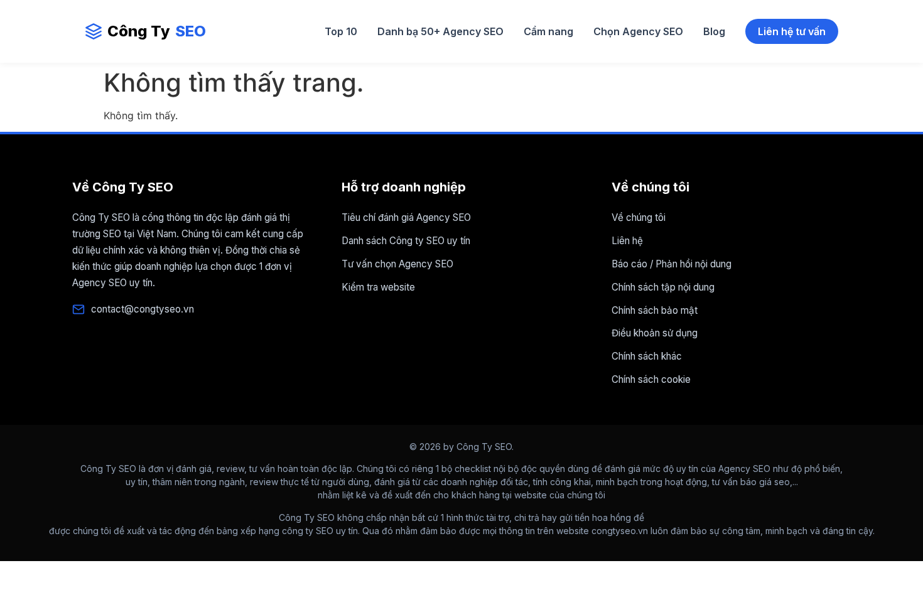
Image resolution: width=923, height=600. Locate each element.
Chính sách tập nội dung (663, 287)
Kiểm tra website (378, 287)
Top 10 (341, 31)
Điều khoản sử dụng (655, 333)
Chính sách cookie (651, 379)
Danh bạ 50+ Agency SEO (440, 31)
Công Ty (156, 31)
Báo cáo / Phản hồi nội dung (671, 264)
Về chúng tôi (639, 217)
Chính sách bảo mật (655, 310)
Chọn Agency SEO (638, 31)
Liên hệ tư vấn (792, 31)
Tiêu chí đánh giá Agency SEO (406, 217)
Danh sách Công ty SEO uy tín (406, 241)
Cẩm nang (548, 31)
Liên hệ (627, 241)
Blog (714, 31)
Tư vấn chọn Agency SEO (397, 264)
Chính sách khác (647, 356)
